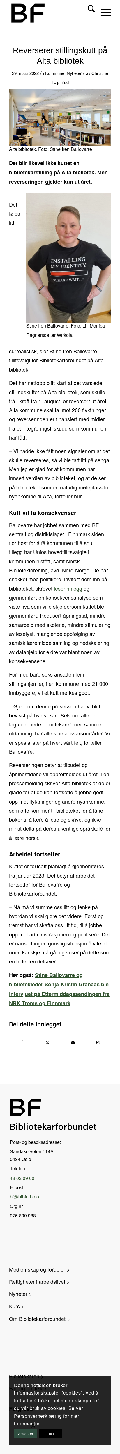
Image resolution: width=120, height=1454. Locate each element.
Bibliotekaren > (26, 1376)
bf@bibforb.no (24, 1196)
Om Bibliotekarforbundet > (39, 1318)
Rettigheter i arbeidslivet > (39, 1281)
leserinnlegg (68, 588)
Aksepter (25, 1433)
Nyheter (74, 73)
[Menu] (103, 11)
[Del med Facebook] (22, 1042)
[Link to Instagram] (98, 1042)
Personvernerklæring (38, 1416)
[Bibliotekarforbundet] (39, 13)
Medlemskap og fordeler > (39, 1269)
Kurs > (16, 1306)
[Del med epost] (72, 1042)
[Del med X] (47, 1042)
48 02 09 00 (22, 1178)
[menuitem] (88, 11)
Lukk (51, 1433)
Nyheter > (20, 1293)
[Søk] (88, 11)
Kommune (54, 73)
